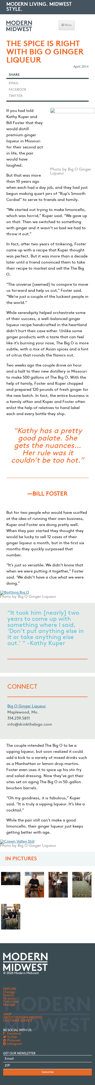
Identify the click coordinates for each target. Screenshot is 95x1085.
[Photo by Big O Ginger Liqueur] (58, 886)
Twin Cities (11, 1001)
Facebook (17, 89)
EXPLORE (9, 989)
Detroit (8, 995)
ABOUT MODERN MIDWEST (22, 1017)
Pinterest (13, 1040)
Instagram (14, 1044)
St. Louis (9, 998)
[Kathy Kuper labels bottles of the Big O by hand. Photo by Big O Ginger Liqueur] (34, 886)
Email (14, 83)
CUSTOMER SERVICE (17, 1020)
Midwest (9, 1005)
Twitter (15, 96)
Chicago (9, 992)
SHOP (7, 1014)
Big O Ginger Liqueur (26, 706)
